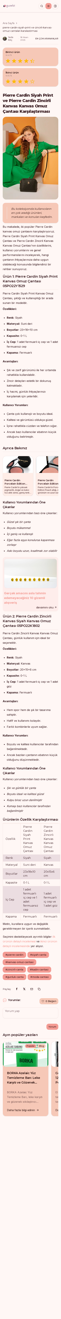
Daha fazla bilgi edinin (21, 1110)
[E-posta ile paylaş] (32, 989)
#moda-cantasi (39, 976)
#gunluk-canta (14, 976)
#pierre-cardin (14, 954)
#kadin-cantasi (39, 969)
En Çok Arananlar (46, 38)
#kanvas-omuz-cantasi (19, 962)
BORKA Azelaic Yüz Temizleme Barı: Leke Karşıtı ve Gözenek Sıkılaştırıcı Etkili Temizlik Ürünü (23, 1082)
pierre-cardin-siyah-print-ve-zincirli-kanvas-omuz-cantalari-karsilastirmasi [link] (27, 29)
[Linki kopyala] (39, 989)
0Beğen (51, 1001)
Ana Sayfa (8, 23)
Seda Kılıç (10, 38)
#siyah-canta (38, 954)
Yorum (52, 1026)
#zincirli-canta (14, 969)
